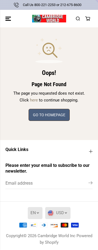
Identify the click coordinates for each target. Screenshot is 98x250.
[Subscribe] (90, 184)
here (34, 100)
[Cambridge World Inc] (49, 18)
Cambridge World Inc (56, 235)
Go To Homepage (49, 115)
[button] (8, 18)
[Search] (78, 19)
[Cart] (88, 19)
